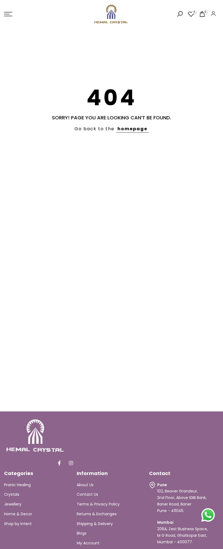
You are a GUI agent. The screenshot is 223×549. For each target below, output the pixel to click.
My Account (88, 543)
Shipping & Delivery (95, 523)
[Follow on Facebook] (59, 463)
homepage (132, 129)
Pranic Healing (17, 485)
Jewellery (12, 504)
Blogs (81, 533)
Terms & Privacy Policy (98, 504)
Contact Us (87, 494)
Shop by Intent (18, 523)
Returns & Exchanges (97, 514)
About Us (85, 485)
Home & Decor (18, 514)
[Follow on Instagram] (71, 463)
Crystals (11, 494)
